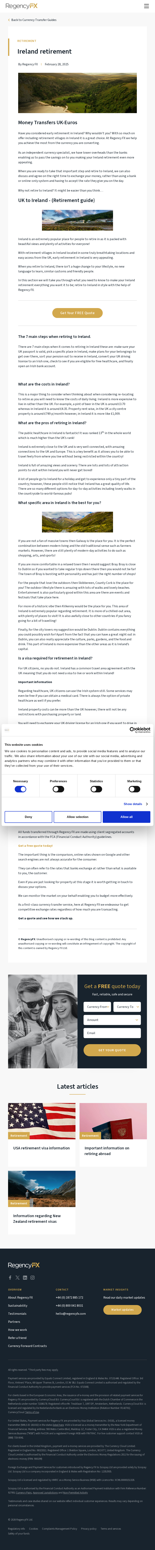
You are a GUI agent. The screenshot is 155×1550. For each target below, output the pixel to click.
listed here (58, 1425)
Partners (14, 1322)
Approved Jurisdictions (45, 1493)
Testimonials (17, 1313)
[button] (146, 6)
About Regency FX (20, 1297)
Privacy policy (88, 1529)
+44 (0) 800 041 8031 (69, 1305)
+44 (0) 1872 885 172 (69, 1297)
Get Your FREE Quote (77, 313)
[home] (22, 6)
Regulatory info (16, 1529)
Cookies (33, 1529)
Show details (133, 804)
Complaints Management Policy (59, 1529)
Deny (28, 817)
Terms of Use (32, 1412)
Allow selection (77, 817)
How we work (17, 1330)
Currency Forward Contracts (27, 1346)
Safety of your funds (18, 1533)
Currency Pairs (23, 1493)
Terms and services (111, 1529)
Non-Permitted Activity (75, 1493)
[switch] (58, 789)
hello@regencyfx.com (71, 1313)
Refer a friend (17, 1338)
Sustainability (17, 1305)
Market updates (122, 1310)
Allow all (126, 817)
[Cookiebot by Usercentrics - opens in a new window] (132, 730)
